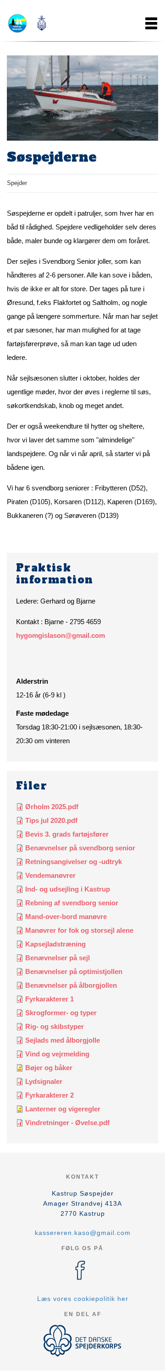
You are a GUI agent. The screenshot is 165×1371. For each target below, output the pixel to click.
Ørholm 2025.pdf (51, 807)
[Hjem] (30, 23)
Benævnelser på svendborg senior (80, 848)
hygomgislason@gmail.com (60, 635)
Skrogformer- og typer (61, 1013)
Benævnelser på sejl (57, 958)
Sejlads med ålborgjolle (62, 1040)
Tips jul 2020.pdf (51, 820)
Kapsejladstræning (55, 944)
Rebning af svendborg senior (71, 903)
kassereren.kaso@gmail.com (83, 1232)
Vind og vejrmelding (57, 1054)
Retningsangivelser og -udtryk (73, 861)
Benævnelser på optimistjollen (73, 971)
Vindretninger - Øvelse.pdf (67, 1122)
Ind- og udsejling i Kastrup (67, 889)
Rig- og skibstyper (54, 1026)
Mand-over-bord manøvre (66, 916)
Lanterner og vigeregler (62, 1109)
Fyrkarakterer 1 (49, 999)
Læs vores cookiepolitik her (82, 1298)
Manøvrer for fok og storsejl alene (79, 930)
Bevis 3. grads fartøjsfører (67, 834)
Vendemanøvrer (50, 875)
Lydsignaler (43, 1081)
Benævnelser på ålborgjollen (71, 985)
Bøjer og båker (48, 1068)
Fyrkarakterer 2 (49, 1095)
